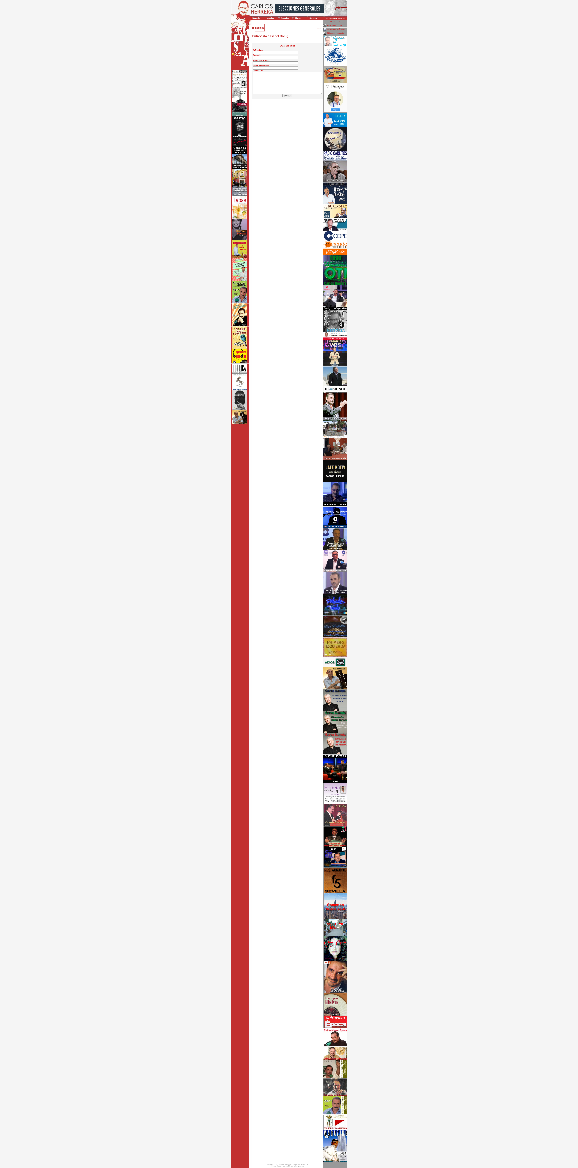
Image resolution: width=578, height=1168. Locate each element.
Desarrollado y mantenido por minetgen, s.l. (288, 1166)
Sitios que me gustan (336, 33)
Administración (335, 22)
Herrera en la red (334, 26)
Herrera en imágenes (336, 29)
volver (319, 28)
